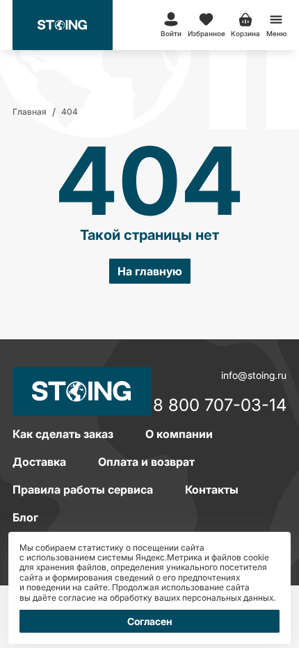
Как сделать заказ (63, 434)
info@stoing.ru (253, 375)
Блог (25, 517)
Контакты (212, 489)
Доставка (39, 462)
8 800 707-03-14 (219, 406)
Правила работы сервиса (83, 489)
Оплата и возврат (146, 462)
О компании (179, 434)
